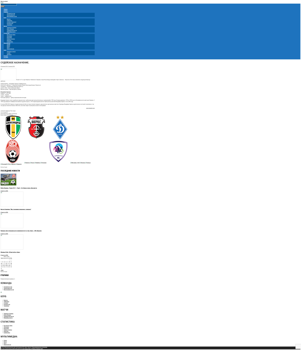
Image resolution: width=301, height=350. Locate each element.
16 (11, 263)
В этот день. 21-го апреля (7, 115)
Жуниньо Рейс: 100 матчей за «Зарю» (10, 252)
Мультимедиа (7, 43)
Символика (9, 20)
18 (3, 265)
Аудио (5, 340)
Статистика (6, 33)
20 (6, 265)
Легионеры (9, 36)
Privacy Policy (28, 348)
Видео (5, 342)
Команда (6, 12)
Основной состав (11, 13)
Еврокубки (9, 37)
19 (4, 265)
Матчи (5, 26)
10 (1, 263)
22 (9, 265)
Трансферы (9, 24)
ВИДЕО (8, 46)
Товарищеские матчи (12, 30)
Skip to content (4, 1)
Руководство (10, 23)
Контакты (9, 54)
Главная (5, 9)
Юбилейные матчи (11, 31)
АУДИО (8, 44)
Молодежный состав (12, 16)
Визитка (9, 19)
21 (8, 265)
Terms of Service (36, 348)
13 (6, 263)
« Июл (2, 270)
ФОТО (8, 47)
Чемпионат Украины (11, 27)
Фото (5, 343)
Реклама (6, 56)
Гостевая (6, 57)
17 (1, 265)
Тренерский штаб (11, 15)
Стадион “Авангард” (11, 22)
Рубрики (3, 279)
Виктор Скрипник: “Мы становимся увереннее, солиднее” (16, 209)
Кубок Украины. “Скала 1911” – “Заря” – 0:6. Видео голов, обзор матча (19, 188)
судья (14, 110)
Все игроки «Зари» (11, 34)
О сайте (8, 53)
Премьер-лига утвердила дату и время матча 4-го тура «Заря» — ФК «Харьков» (21, 230)
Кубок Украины (10, 29)
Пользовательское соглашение (39, 347)
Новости (8, 110)
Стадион (6, 303)
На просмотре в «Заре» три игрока (9, 113)
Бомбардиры (10, 41)
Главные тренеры (11, 39)
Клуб (5, 17)
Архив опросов (10, 48)
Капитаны (9, 40)
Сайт (5, 50)
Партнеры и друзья (11, 51)
